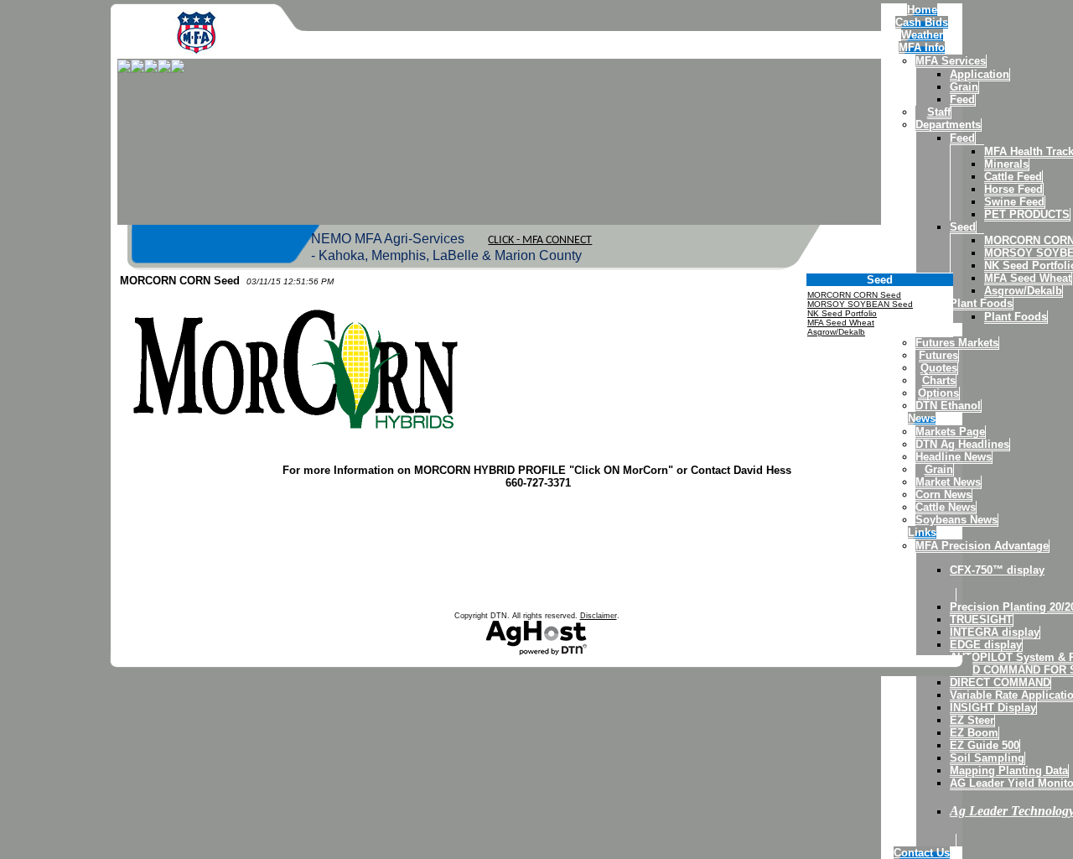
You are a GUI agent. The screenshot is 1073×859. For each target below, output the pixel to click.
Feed (962, 99)
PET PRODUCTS (1027, 214)
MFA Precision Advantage (982, 545)
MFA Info (922, 47)
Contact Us (922, 852)
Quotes (938, 368)
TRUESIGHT (981, 619)
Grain (964, 87)
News (922, 418)
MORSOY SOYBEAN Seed (860, 304)
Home (922, 9)
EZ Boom (974, 732)
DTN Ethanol (948, 405)
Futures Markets (956, 342)
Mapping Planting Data (1009, 770)
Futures (938, 355)
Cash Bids (921, 22)
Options (938, 393)
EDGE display (986, 644)
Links (922, 532)
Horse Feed (1013, 189)
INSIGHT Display (993, 707)
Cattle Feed (1013, 176)
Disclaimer (598, 616)
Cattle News (945, 507)
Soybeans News (956, 519)
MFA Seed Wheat (1027, 278)
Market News (948, 482)
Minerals (1006, 164)
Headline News (953, 456)
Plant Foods (981, 303)
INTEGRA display (994, 632)
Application (979, 74)
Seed (963, 227)
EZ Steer (972, 720)
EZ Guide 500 (984, 745)
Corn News (943, 494)
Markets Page (950, 431)
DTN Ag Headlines (962, 444)
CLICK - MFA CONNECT (540, 240)
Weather (922, 35)
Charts (939, 380)
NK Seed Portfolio (842, 313)
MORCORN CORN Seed (854, 294)
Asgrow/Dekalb (1023, 290)
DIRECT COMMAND (1000, 682)
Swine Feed (1014, 201)
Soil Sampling (987, 758)
